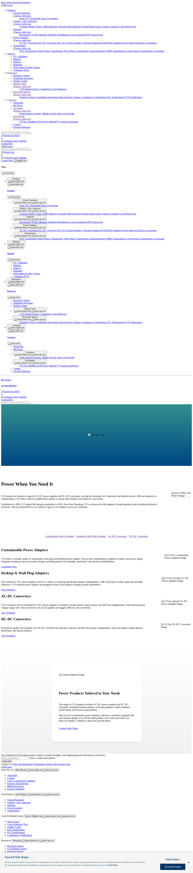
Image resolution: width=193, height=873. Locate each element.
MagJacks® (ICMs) (29, 35)
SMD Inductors (50, 26)
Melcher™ (54, 121)
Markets (11, 54)
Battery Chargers (83, 43)
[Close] (8, 173)
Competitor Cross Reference (53, 89)
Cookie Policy (112, 865)
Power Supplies (14, 808)
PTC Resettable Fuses (36, 18)
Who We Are (21, 770)
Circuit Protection (15, 800)
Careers (10, 778)
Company (12, 100)
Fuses (22, 18)
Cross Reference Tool (17, 824)
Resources (12, 73)
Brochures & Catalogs (70, 97)
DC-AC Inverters (66, 43)
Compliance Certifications (94, 97)
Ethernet (11, 805)
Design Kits (130, 26)
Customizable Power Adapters (59, 536)
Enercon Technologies (17, 783)
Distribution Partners (43, 764)
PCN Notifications (133, 97)
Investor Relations (21, 2)
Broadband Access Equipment (72, 35)
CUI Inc (23, 121)
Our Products (22, 794)
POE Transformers (28, 51)
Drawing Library (15, 851)
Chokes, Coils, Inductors (19, 802)
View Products (8, 589)
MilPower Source (15, 786)
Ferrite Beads (88, 26)
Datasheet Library (28, 97)
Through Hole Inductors (70, 26)
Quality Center (14, 827)
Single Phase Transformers (51, 51)
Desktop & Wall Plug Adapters (107, 43)
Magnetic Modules (48, 35)
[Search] (31, 133)
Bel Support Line (62, 764)
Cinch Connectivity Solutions (21, 781)
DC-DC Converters (48, 43)
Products (11, 10)
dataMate (32, 121)
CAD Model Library (29, 89)
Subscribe (6, 761)
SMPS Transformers (116, 51)
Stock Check (13, 821)
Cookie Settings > (172, 859)
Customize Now (9, 566)
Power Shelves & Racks (133, 43)
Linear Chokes (102, 26)
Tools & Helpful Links (34, 816)
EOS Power (43, 121)
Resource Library (15, 846)
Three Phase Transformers (76, 51)
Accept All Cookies (173, 867)
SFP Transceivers (95, 35)
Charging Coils (117, 26)
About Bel (12, 775)
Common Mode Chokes (31, 26)
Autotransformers (97, 51)
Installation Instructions (48, 97)
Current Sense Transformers (139, 51)
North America (26, 113)
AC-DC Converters (29, 43)
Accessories (52, 18)
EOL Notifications (116, 97)
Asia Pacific (68, 113)
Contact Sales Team (68, 728)
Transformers (13, 810)
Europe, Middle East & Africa (48, 113)
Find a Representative (23, 764)
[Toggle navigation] (20, 160)
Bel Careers (6, 2)
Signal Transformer (69, 121)
